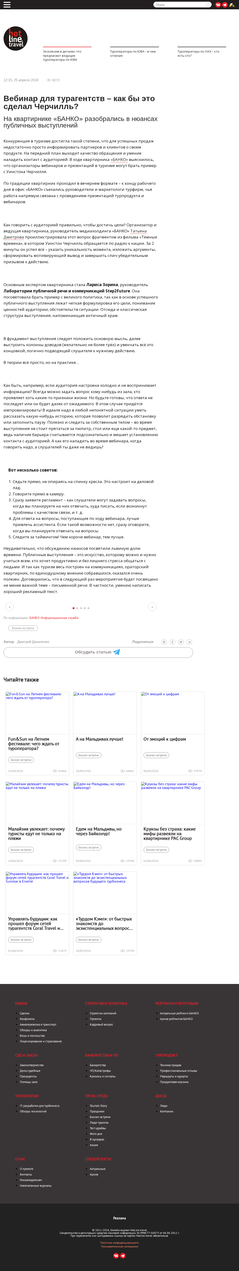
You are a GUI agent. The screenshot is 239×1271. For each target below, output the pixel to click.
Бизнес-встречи (23, 628)
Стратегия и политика (106, 1003)
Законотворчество (32, 1065)
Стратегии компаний (103, 1013)
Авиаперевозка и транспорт (38, 1024)
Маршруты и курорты (174, 1076)
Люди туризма (99, 1123)
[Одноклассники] (172, 642)
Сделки (24, 1013)
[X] (181, 642)
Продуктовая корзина (174, 1082)
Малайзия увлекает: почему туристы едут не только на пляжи (36, 834)
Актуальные (97, 1169)
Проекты (96, 1019)
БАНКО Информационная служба (53, 617)
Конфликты (27, 1019)
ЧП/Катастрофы (100, 1071)
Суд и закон (26, 1055)
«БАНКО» (119, 159)
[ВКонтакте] (164, 642)
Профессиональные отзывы (178, 1071)
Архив (94, 1174)
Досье (161, 1096)
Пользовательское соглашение (119, 1246)
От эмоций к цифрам (165, 739)
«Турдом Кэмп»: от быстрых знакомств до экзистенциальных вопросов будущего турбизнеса (105, 923)
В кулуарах (97, 1139)
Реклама (119, 1218)
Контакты (26, 1174)
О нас (20, 1159)
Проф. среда (96, 1096)
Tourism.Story (98, 1106)
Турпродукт (166, 1055)
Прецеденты (28, 1076)
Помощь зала (28, 1082)
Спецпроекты (98, 1159)
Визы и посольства (32, 1036)
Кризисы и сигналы (103, 1076)
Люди (163, 1106)
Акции (94, 1145)
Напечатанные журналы (36, 1186)
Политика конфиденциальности (119, 1242)
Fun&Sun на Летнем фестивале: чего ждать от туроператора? (33, 744)
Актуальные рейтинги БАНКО (179, 1013)
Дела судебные (30, 1071)
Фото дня (96, 1134)
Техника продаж (170, 1065)
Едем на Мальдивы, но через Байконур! (99, 831)
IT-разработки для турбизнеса (39, 1106)
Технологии (27, 1096)
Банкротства (98, 1065)
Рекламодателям (31, 1180)
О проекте (26, 1169)
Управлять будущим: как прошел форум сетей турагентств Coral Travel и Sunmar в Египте (34, 923)
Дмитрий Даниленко (26, 642)
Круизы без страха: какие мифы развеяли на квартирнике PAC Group (170, 834)
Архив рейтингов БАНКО (176, 1019)
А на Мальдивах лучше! (99, 739)
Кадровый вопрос (101, 1024)
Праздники (97, 1111)
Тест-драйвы (98, 1128)
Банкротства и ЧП (101, 1055)
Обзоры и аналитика (33, 1030)
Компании (166, 1111)
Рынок (21, 1003)
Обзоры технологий (33, 1111)
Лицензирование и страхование (41, 1041)
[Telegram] (189, 642)
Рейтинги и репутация (176, 1003)
